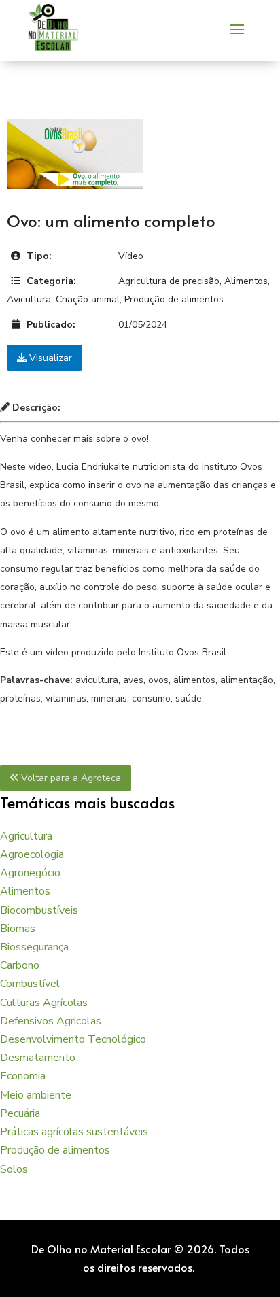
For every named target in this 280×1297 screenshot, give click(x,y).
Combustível (30, 983)
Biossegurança (34, 946)
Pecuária (20, 1113)
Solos (14, 1169)
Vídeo (130, 255)
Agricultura (26, 836)
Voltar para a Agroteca (69, 778)
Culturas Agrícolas (44, 1002)
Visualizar (49, 357)
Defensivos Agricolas (50, 1021)
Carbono (19, 965)
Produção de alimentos (174, 299)
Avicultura (29, 299)
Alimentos (246, 281)
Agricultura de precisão (169, 281)
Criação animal (88, 299)
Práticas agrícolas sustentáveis (74, 1131)
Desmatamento (37, 1057)
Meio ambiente (35, 1095)
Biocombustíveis (39, 910)
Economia (23, 1076)
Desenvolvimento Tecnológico (73, 1039)
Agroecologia (32, 854)
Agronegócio (30, 872)
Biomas (17, 928)
